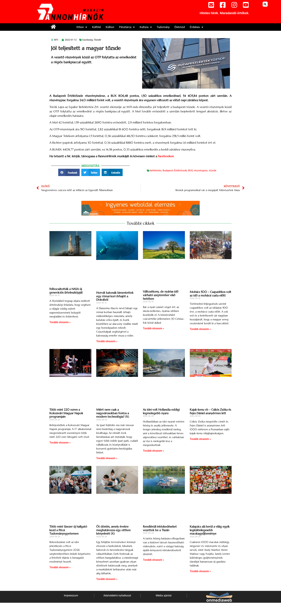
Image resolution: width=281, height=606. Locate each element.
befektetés (155, 170)
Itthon (80, 27)
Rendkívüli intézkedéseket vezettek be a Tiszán (160, 528)
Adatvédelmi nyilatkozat (117, 595)
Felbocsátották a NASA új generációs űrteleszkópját (66, 290)
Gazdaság (87, 39)
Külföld (96, 27)
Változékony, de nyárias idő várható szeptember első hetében (160, 295)
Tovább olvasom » (60, 322)
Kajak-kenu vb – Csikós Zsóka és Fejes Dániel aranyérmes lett (210, 411)
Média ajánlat (164, 595)
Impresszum (71, 595)
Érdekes (195, 27)
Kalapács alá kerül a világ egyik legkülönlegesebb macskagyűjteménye (210, 530)
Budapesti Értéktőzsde (175, 170)
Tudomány (163, 27)
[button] (265, 4)
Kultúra (144, 27)
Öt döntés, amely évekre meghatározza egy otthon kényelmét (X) (113, 530)
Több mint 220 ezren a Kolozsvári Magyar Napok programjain (66, 413)
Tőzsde (97, 39)
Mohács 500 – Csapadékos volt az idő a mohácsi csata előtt (210, 293)
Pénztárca (125, 27)
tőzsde (212, 170)
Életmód (179, 27)
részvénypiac (201, 170)
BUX (190, 170)
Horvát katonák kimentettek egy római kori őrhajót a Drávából (115, 296)
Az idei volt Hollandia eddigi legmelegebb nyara (161, 411)
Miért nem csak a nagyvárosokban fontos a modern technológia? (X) (112, 413)
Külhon (110, 27)
